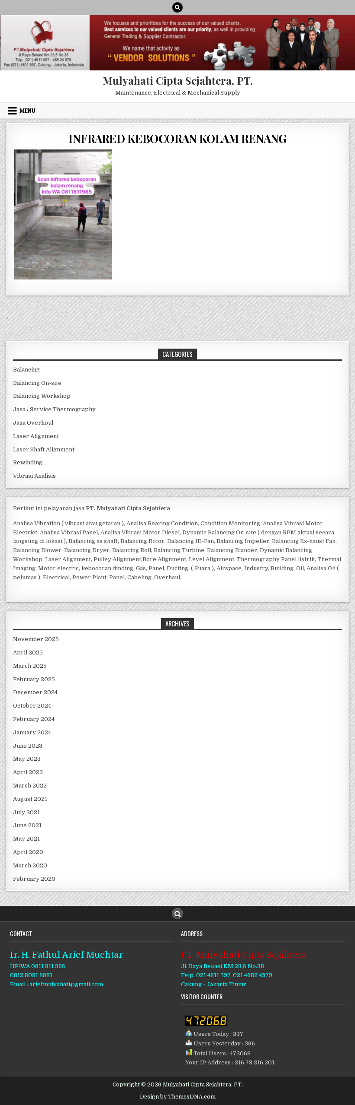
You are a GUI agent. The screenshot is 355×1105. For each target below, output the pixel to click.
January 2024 (32, 732)
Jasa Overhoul (33, 422)
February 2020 (34, 879)
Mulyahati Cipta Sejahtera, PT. (178, 80)
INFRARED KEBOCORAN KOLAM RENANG (177, 138)
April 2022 (28, 772)
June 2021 (27, 825)
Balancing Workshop (42, 396)
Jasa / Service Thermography (54, 409)
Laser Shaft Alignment (43, 449)
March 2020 (30, 865)
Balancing (26, 369)
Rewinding (27, 462)
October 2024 (32, 705)
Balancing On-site (37, 383)
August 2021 (30, 799)
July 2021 (26, 812)
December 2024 (35, 692)
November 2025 (36, 639)
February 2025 (34, 679)
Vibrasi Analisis (34, 476)
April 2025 (28, 652)
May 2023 (27, 759)
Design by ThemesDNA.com (178, 1097)
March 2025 (30, 666)
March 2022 (30, 785)
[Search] (177, 7)
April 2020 (28, 852)
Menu (27, 110)
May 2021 (26, 838)
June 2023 (27, 746)
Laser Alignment (36, 436)
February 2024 (34, 719)
